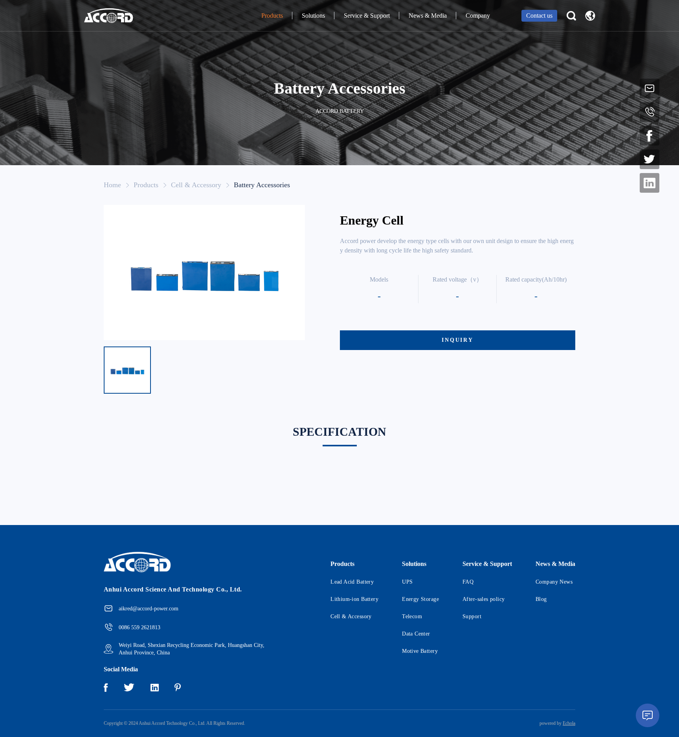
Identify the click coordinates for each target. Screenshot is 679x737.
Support (471, 616)
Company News (554, 582)
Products (272, 15)
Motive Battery (420, 651)
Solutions (313, 15)
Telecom (412, 616)
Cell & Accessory (196, 185)
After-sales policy (483, 599)
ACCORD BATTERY (340, 111)
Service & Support (367, 15)
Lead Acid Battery (352, 582)
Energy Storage (420, 599)
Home (112, 185)
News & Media (428, 15)
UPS (407, 582)
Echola (569, 723)
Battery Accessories (262, 185)
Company (478, 15)
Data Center (416, 634)
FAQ (467, 582)
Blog (541, 599)
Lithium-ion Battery (354, 599)
